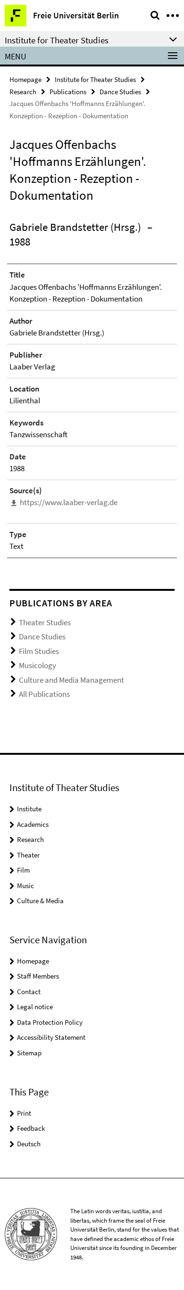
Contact (29, 991)
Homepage (25, 79)
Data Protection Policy (50, 1022)
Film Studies (39, 651)
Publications (68, 91)
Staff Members (38, 976)
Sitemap (29, 1052)
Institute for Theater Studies (95, 79)
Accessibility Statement (51, 1037)
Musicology (37, 665)
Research (22, 91)
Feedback (31, 1128)
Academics (33, 824)
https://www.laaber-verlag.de (68, 502)
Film (23, 869)
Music (25, 885)
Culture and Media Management (71, 680)
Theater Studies (45, 622)
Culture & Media (40, 900)
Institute (29, 808)
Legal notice (35, 1006)
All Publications (44, 694)
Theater (28, 854)
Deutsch (29, 1143)
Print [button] (24, 1113)
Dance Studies (120, 91)
